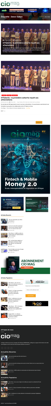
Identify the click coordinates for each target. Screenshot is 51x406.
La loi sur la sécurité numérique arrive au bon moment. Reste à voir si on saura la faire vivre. (15, 227)
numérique (38, 102)
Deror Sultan (30, 102)
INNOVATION (15, 95)
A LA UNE (3, 95)
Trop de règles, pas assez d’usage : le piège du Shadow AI (16, 250)
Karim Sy (34, 102)
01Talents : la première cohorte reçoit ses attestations (19, 99)
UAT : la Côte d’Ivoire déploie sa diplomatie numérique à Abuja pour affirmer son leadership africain (15, 242)
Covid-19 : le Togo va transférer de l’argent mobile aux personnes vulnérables (15, 292)
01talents (21, 102)
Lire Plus (28, 108)
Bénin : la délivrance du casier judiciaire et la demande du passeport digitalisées (15, 300)
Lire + (2, 111)
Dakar (26, 102)
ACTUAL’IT (9, 95)
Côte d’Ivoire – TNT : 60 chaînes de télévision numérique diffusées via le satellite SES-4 (15, 307)
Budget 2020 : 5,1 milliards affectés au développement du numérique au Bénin (15, 315)
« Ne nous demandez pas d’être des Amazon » (15, 220)
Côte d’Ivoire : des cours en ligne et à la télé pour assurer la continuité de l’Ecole (15, 284)
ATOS (24, 102)
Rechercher (39, 122)
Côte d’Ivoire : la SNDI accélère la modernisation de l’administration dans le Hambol (15, 235)
